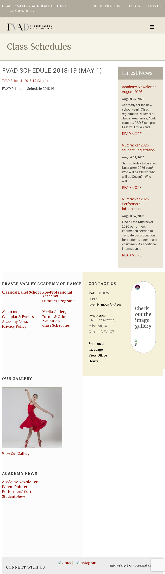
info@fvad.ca (110, 305)
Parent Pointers (15, 487)
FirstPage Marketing (141, 565)
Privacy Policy (14, 326)
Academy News (15, 321)
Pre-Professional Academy (57, 294)
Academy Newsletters (20, 482)
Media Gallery (54, 312)
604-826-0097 (22, 11)
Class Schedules (56, 325)
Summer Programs (58, 301)
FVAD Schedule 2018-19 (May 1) (25, 81)
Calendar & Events (18, 317)
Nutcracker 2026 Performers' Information (135, 204)
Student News (14, 496)
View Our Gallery (16, 454)
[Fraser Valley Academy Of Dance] (65, 27)
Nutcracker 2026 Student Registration (138, 147)
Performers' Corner (19, 491)
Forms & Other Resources (55, 319)
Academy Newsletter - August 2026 (140, 89)
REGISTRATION (107, 6)
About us (9, 312)
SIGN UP (154, 6)
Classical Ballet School (21, 292)
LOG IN (134, 6)
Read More (131, 134)
